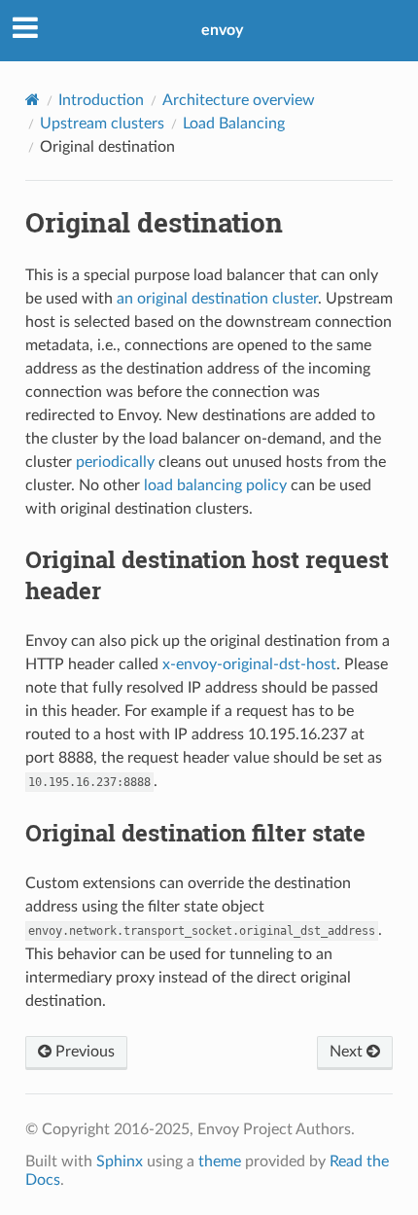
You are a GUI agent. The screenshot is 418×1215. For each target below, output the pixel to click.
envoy (222, 30)
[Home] (32, 99)
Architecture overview (238, 100)
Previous (83, 1051)
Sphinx (119, 1161)
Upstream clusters (102, 123)
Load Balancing (234, 123)
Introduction (101, 100)
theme (219, 1161)
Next (348, 1051)
